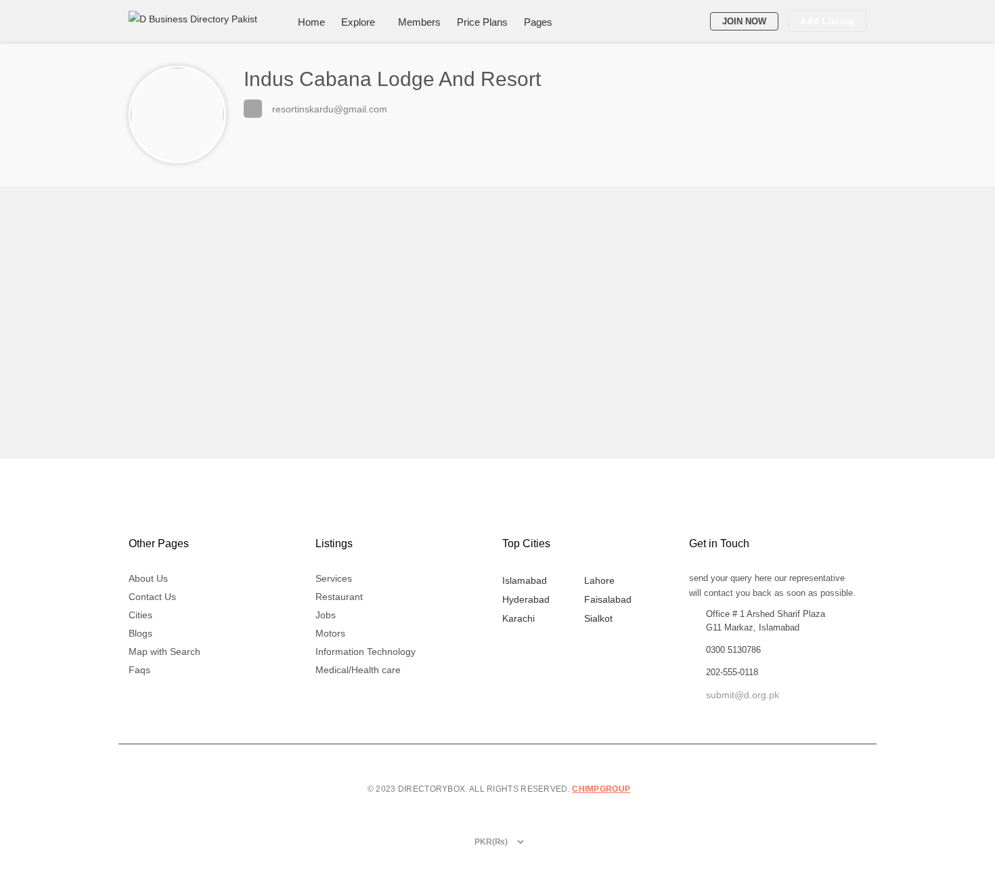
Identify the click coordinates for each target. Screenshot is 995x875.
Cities (140, 615)
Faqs (139, 669)
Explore (358, 22)
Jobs (325, 615)
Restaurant (339, 596)
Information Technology (365, 651)
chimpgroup (601, 789)
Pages (538, 22)
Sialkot (598, 618)
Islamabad (524, 580)
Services (333, 578)
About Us (148, 578)
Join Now (744, 21)
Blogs (140, 633)
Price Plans (482, 22)
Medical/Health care (358, 669)
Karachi (518, 618)
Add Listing (827, 21)
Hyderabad (526, 599)
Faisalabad (608, 599)
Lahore (599, 580)
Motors (330, 633)
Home (311, 22)
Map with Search (164, 651)
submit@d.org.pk (742, 694)
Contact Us (152, 596)
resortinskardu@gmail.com (329, 109)
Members (419, 22)
